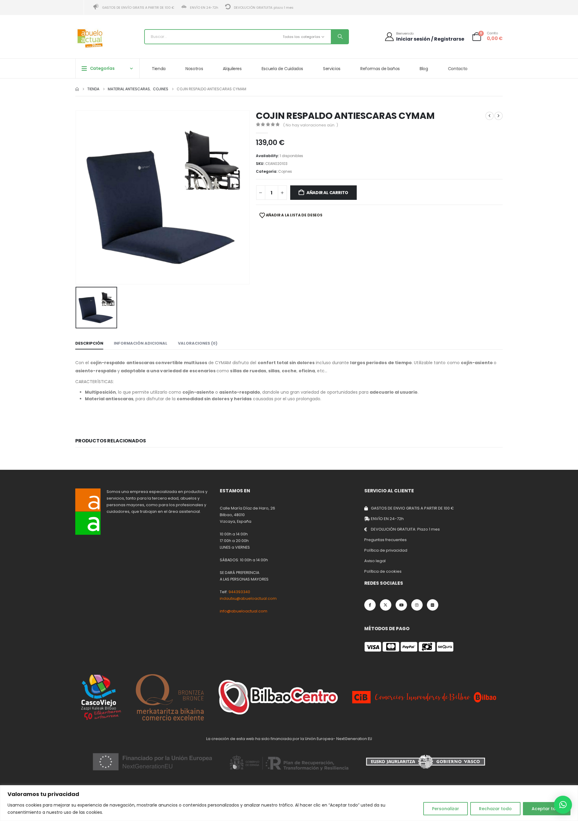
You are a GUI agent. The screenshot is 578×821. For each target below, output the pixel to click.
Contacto (458, 69)
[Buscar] (339, 37)
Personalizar (445, 809)
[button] (563, 805)
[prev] (489, 116)
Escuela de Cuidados (282, 69)
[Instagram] (417, 605)
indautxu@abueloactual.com (248, 598)
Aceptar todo (547, 809)
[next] (498, 116)
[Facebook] (370, 605)
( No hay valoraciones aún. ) (310, 125)
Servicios (331, 69)
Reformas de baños (380, 69)
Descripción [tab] (89, 343)
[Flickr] (432, 605)
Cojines (285, 171)
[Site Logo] (90, 38)
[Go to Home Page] (77, 89)
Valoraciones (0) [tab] (197, 343)
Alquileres (232, 69)
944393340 (239, 591)
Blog (424, 69)
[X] (385, 605)
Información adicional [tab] (140, 343)
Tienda (159, 69)
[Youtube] (401, 605)
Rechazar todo (495, 809)
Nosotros (194, 69)
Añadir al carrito (327, 193)
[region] (289, 803)
